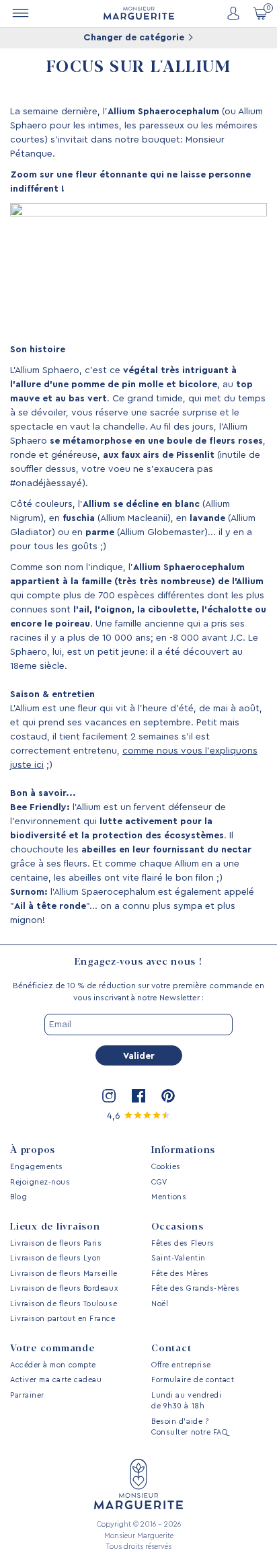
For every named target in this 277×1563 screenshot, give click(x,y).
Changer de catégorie (135, 37)
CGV (159, 1182)
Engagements (36, 1166)
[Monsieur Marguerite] (139, 13)
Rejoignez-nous (40, 1182)
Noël (159, 1304)
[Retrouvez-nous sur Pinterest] (168, 1095)
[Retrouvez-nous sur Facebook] (138, 1095)
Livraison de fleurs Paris (56, 1243)
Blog (18, 1197)
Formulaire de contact (192, 1380)
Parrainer (27, 1395)
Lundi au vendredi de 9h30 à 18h (186, 1401)
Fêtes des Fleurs (182, 1243)
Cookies (166, 1166)
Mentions (168, 1197)
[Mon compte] (233, 14)
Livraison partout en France (63, 1318)
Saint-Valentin (178, 1258)
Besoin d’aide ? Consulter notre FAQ (189, 1427)
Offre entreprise (181, 1365)
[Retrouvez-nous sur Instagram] (109, 1095)
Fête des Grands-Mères (195, 1288)
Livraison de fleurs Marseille (64, 1273)
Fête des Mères (180, 1273)
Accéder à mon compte (53, 1365)
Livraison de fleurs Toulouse (63, 1304)
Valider (139, 1056)
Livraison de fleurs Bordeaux (64, 1288)
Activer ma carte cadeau (56, 1380)
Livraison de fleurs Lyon (56, 1258)
